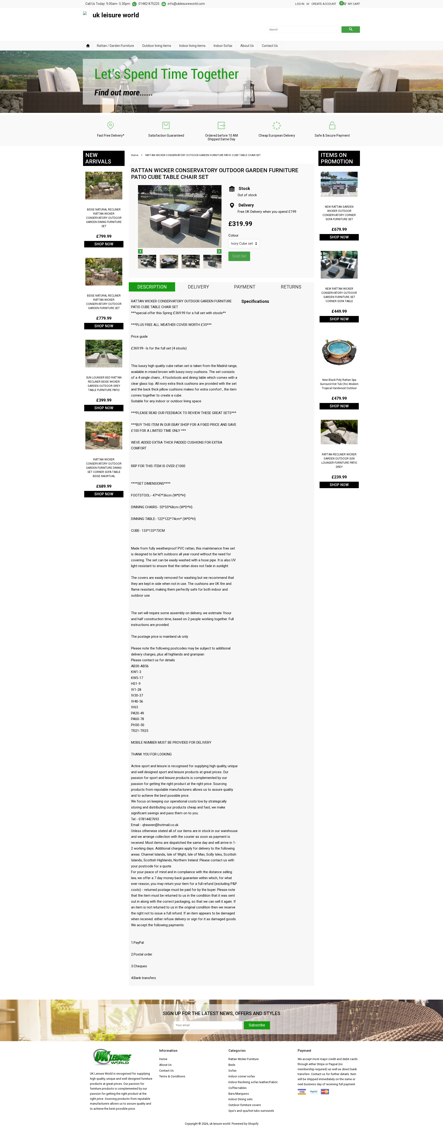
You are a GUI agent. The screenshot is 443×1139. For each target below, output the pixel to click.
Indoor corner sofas (241, 1076)
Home (87, 45)
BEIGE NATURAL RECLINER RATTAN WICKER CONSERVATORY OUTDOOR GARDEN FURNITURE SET (104, 302)
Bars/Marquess (238, 1093)
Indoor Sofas (223, 46)
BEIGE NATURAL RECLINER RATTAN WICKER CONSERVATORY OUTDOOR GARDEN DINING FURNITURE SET (104, 218)
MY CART (354, 4)
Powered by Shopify (245, 1123)
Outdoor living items (156, 46)
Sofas (232, 1070)
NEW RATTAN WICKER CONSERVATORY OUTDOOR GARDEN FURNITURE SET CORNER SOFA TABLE (339, 295)
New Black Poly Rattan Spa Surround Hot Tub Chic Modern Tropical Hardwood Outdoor (339, 384)
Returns (291, 287)
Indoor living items (192, 46)
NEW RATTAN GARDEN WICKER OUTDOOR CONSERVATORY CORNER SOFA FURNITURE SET (339, 213)
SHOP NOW (103, 244)
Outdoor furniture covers (244, 1105)
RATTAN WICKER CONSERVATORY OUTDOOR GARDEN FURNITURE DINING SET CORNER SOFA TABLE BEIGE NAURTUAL (104, 468)
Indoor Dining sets (240, 1099)
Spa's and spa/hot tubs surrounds (251, 1110)
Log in (299, 4)
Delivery (198, 287)
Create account (323, 4)
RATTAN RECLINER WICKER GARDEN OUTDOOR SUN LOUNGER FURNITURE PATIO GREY (339, 461)
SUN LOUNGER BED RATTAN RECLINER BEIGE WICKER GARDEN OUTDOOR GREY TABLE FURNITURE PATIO (104, 384)
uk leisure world (220, 1123)
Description (152, 287)
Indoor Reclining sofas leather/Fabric (253, 1082)
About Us (247, 46)
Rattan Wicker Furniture (243, 1059)
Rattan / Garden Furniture (115, 46)
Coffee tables (237, 1088)
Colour (233, 235)
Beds (231, 1065)
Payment (244, 287)
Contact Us (270, 46)
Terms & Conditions (172, 1076)
